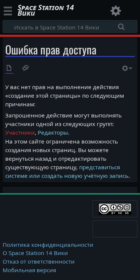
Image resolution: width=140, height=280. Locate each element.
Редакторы (53, 132)
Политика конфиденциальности (48, 244)
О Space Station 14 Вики (35, 253)
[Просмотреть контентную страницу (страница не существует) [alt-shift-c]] (9, 68)
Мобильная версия (29, 270)
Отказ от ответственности (39, 261)
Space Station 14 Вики (46, 11)
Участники (20, 132)
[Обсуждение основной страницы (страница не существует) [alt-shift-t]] (26, 68)
